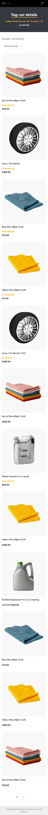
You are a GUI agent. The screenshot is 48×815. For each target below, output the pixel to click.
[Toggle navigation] (42, 3)
